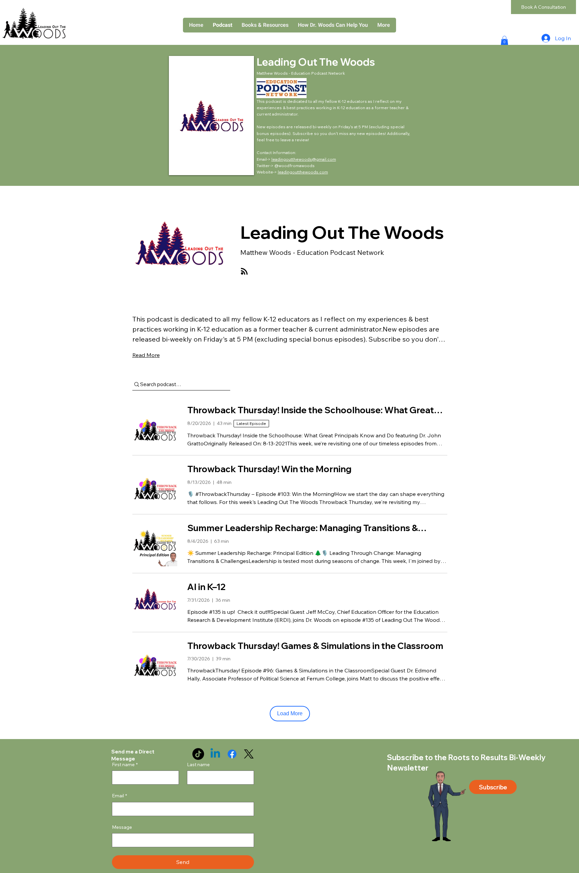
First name (125, 764)
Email (119, 796)
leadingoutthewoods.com (303, 171)
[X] (249, 754)
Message (122, 827)
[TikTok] (198, 754)
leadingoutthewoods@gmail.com (303, 159)
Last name (198, 764)
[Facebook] (232, 754)
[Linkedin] (215, 754)
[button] (265, 25)
